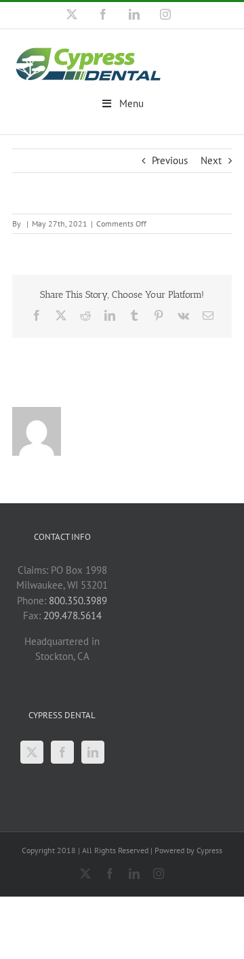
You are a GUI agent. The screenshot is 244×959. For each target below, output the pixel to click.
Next (211, 160)
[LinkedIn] (92, 752)
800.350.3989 (78, 600)
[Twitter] (31, 752)
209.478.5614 (72, 615)
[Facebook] (62, 752)
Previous (170, 160)
